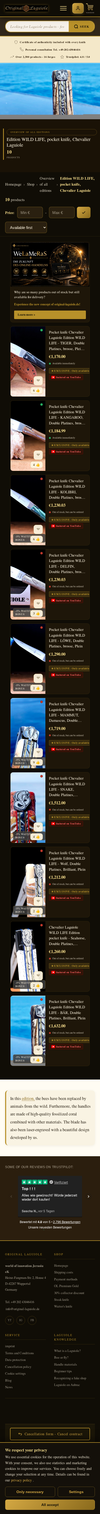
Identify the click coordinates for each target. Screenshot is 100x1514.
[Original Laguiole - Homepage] (26, 8)
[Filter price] (84, 212)
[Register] (78, 8)
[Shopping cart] (90, 8)
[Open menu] (63, 8)
